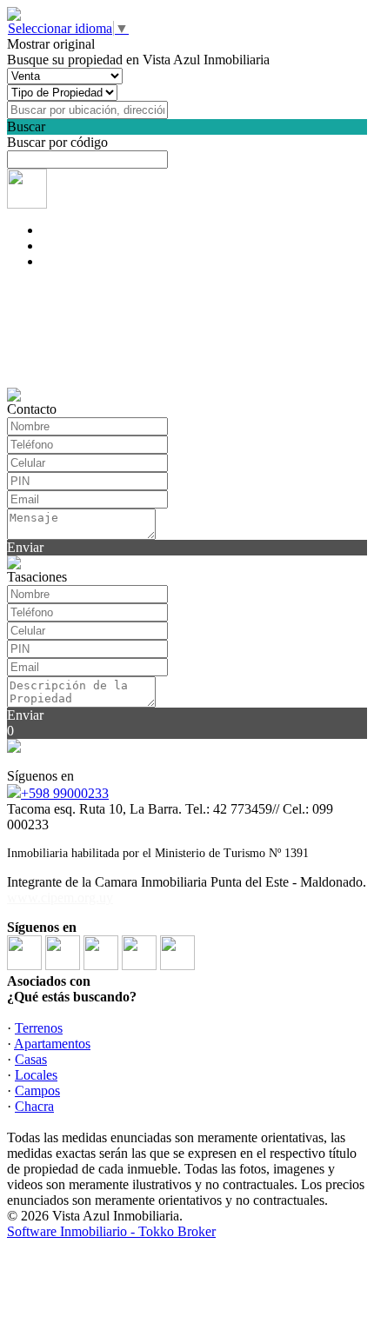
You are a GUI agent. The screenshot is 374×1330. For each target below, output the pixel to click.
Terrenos (39, 1028)
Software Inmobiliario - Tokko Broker (111, 1231)
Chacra (34, 1106)
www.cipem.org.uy (60, 897)
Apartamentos (52, 1043)
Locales (36, 1074)
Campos (37, 1090)
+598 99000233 (65, 793)
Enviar (25, 547)
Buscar (26, 126)
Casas (31, 1059)
